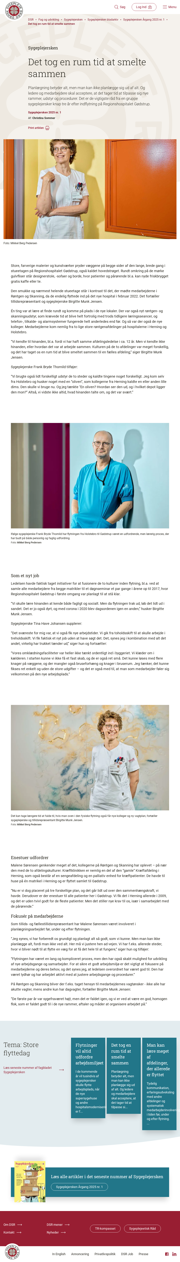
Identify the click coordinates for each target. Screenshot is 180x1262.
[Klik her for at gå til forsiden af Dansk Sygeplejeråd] (59, 7)
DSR (31, 19)
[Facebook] (167, 1254)
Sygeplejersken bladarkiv (103, 19)
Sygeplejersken (73, 19)
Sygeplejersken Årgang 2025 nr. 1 (144, 19)
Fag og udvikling (48, 19)
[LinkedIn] (174, 1254)
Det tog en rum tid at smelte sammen (51, 23)
